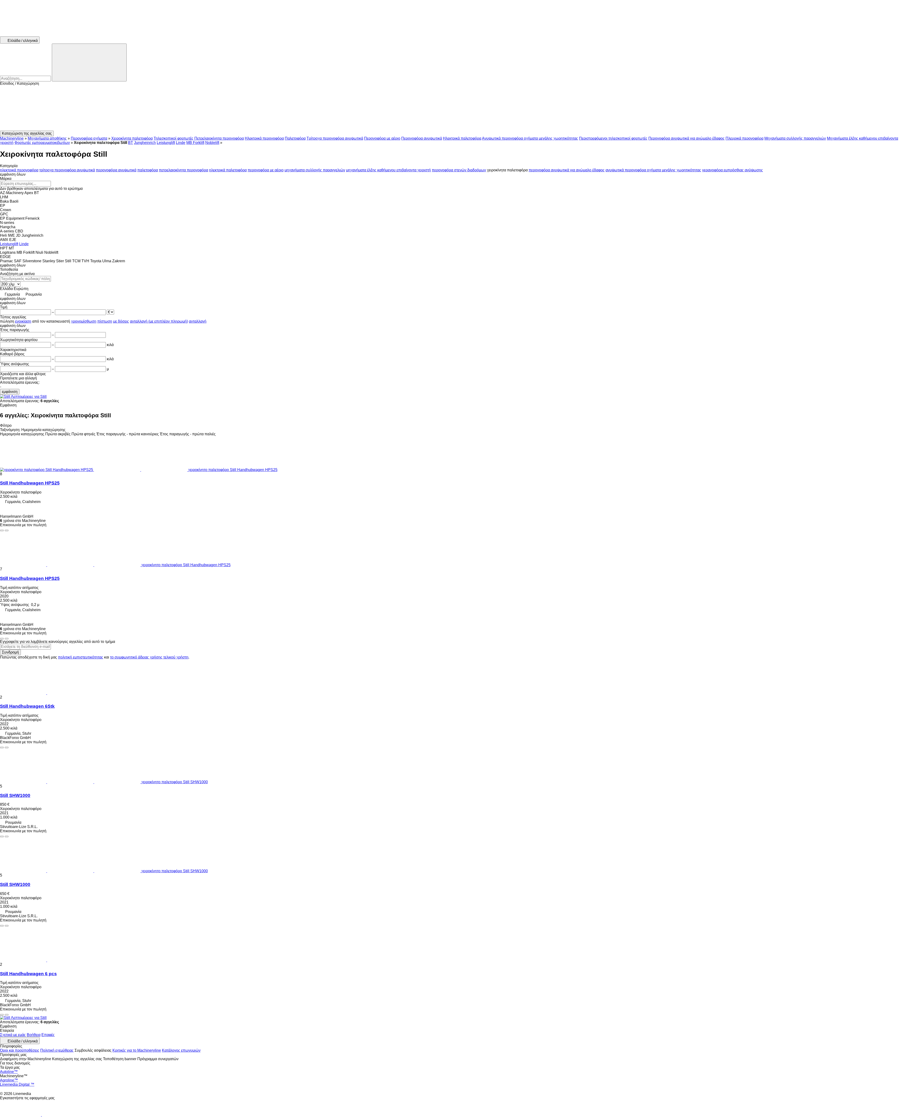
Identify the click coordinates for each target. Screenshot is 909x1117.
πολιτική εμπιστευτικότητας (80, 657)
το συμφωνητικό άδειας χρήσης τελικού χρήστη (149, 657)
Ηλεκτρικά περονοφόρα (264, 138)
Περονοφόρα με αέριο (382, 138)
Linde (180, 143)
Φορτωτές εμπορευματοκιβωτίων (42, 143)
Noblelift (212, 143)
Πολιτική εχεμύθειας (57, 1050)
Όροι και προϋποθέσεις (19, 1050)
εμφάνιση (10, 392)
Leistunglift (166, 143)
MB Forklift (195, 143)
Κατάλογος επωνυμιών (181, 1050)
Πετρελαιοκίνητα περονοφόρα (219, 138)
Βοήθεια (33, 1035)
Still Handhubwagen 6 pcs (28, 973)
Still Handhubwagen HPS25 (30, 483)
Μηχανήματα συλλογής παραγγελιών (795, 138)
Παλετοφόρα (295, 138)
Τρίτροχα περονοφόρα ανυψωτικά (335, 138)
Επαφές (48, 1035)
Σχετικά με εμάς (13, 1035)
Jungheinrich (145, 143)
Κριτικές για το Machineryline (136, 1050)
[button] (454, 108)
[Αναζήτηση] (89, 62)
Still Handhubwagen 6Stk (27, 706)
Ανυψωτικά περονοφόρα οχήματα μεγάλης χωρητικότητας (530, 138)
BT (130, 143)
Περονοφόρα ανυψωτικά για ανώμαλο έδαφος (686, 138)
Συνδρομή (10, 652)
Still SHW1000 (15, 795)
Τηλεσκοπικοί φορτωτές (173, 138)
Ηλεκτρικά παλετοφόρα (462, 138)
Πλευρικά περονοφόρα (744, 138)
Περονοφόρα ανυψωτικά (421, 138)
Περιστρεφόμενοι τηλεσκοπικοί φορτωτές (613, 138)
